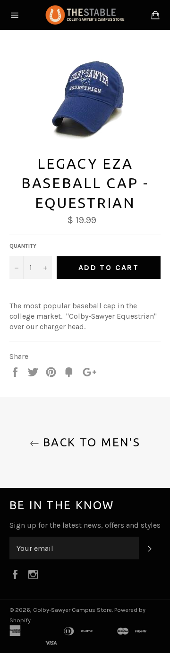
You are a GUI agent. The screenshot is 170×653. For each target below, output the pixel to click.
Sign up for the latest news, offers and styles (85, 525)
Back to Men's (90, 442)
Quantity (22, 246)
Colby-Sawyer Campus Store (72, 609)
